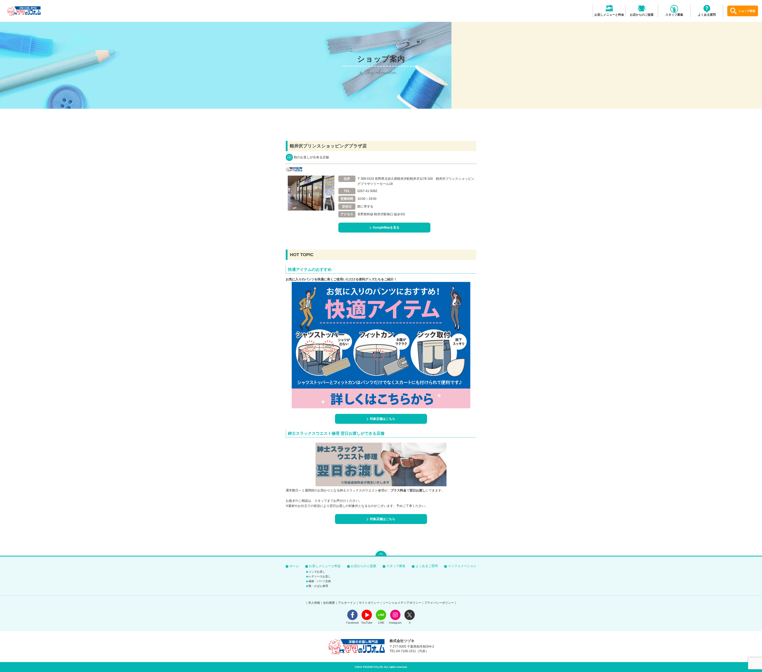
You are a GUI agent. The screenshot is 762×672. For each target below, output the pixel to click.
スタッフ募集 (395, 566)
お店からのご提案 (363, 566)
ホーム (294, 566)
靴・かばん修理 (318, 585)
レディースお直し (320, 576)
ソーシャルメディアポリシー (402, 602)
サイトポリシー (369, 602)
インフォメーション (462, 566)
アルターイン (347, 602)
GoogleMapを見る (386, 227)
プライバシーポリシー (439, 602)
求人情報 (314, 602)
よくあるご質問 (427, 566)
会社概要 (329, 602)
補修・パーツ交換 (320, 581)
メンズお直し (317, 571)
